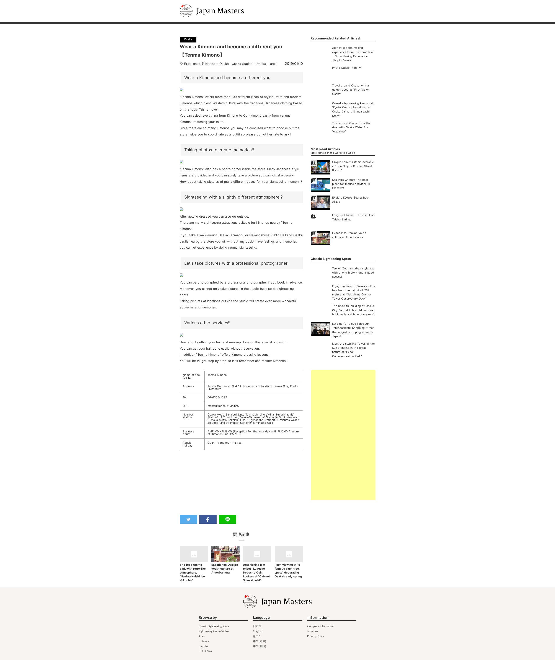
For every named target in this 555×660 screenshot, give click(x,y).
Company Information (320, 626)
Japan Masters (192, 2)
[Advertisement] (343, 435)
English (258, 631)
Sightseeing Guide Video (214, 631)
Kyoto (204, 646)
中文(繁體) (259, 646)
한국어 (257, 636)
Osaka (205, 641)
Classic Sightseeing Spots (214, 626)
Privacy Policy (315, 636)
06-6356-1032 (217, 397)
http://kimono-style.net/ (223, 405)
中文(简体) (259, 641)
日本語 (257, 626)
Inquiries (312, 631)
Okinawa (206, 651)
